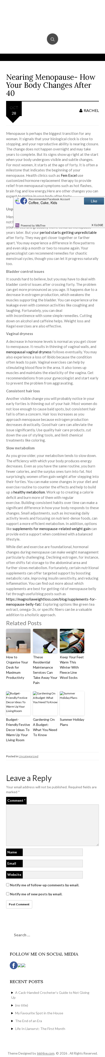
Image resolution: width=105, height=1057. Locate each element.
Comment (16, 800)
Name (12, 852)
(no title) (21, 1005)
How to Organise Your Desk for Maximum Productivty (17, 667)
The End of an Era (28, 1021)
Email (11, 863)
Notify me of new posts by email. (36, 894)
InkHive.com (45, 1053)
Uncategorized (28, 756)
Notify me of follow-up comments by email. (44, 885)
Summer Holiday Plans (72, 722)
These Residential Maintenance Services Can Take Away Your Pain (45, 670)
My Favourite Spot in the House (39, 1013)
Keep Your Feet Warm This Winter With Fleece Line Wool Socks (72, 667)
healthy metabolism (29, 492)
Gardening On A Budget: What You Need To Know (45, 727)
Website (14, 874)
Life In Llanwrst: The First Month (40, 1029)
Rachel (91, 110)
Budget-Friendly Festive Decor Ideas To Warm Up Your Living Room (18, 729)
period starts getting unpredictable (68, 232)
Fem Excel (69, 175)
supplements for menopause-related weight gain (51, 528)
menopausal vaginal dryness (29, 352)
